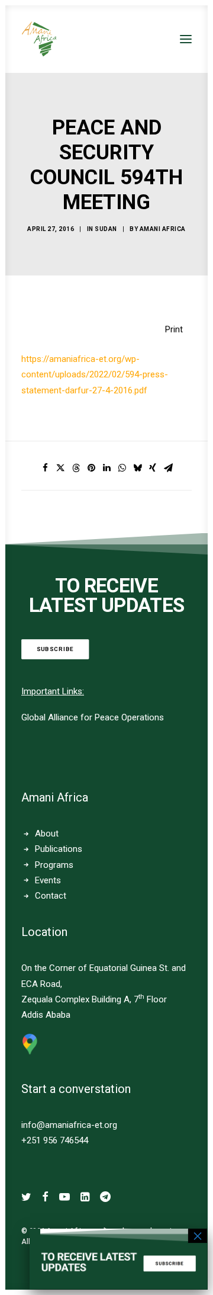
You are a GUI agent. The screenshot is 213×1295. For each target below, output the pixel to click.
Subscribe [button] (55, 649)
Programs (54, 865)
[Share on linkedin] (106, 468)
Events (48, 880)
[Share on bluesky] (137, 468)
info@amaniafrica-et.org (69, 1125)
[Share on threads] (76, 468)
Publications (58, 849)
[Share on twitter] (60, 468)
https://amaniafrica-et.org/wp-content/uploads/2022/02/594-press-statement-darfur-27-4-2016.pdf (94, 375)
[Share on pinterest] (91, 468)
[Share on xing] (153, 468)
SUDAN (106, 229)
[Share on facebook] (45, 468)
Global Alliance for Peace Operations (92, 717)
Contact (50, 895)
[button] (186, 39)
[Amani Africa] (39, 39)
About (47, 833)
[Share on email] (168, 468)
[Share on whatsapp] (122, 468)
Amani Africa (163, 229)
